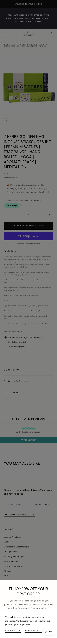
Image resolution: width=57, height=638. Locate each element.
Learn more (13, 630)
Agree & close (34, 630)
